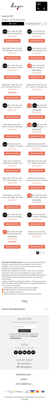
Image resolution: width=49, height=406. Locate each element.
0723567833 (25, 363)
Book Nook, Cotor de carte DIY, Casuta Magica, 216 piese (12, 179)
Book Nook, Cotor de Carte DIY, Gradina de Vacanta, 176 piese (12, 86)
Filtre (14, 24)
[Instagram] (33, 352)
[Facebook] (16, 352)
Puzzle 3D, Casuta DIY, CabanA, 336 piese (36, 66)
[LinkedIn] (25, 352)
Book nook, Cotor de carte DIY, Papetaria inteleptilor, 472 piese (12, 32)
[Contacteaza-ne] (38, 8)
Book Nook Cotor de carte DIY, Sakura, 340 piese (36, 162)
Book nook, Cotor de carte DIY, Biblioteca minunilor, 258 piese (12, 49)
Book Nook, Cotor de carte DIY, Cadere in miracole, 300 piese (37, 86)
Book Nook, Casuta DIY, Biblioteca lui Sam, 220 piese (37, 145)
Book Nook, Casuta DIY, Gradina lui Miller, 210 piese (12, 145)
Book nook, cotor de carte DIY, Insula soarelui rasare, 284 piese (12, 66)
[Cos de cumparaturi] (44, 8)
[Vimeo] (29, 352)
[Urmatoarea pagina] (44, 252)
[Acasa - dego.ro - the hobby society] (17, 6)
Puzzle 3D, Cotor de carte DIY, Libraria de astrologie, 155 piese (12, 215)
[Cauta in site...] (38, 13)
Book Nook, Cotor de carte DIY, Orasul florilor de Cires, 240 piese (36, 106)
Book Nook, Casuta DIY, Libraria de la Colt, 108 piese (37, 179)
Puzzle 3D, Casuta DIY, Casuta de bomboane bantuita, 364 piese (36, 32)
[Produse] (39, 4)
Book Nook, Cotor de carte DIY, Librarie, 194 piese (12, 106)
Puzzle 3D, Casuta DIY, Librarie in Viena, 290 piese (36, 215)
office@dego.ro (26, 367)
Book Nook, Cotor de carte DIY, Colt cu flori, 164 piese (37, 196)
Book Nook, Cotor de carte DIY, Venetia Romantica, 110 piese (36, 125)
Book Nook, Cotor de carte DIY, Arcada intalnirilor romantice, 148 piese (12, 232)
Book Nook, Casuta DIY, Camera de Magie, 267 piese (12, 196)
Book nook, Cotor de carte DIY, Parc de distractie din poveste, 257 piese (37, 49)
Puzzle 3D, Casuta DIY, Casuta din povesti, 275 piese (37, 232)
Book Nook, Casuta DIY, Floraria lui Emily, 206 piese (12, 125)
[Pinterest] (20, 352)
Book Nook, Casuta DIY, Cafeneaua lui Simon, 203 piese (12, 162)
